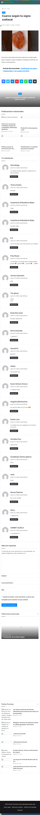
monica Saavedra (17, 276)
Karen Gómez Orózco (19, 384)
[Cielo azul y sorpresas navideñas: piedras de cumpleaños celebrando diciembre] (10, 119)
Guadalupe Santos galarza (20, 457)
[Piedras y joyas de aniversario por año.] (10, 140)
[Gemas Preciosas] (7, 2)
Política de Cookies (17, 807)
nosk (12, 475)
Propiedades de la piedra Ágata (13, 637)
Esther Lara (15, 419)
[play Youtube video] (20, 40)
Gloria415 (14, 348)
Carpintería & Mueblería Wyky (22, 203)
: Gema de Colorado (19, 733)
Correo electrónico (7, 583)
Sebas (12, 366)
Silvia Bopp (14, 165)
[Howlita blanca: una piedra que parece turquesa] (30, 140)
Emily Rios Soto (16, 313)
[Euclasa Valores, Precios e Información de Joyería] (6, 753)
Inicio (4, 8)
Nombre (4, 576)
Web (2, 590)
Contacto (20, 810)
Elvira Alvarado (16, 331)
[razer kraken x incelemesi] (20, 814)
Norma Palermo (16, 492)
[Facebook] (3, 81)
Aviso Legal (7, 807)
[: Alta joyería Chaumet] (6, 744)
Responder (14, 176)
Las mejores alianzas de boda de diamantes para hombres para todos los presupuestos (25, 711)
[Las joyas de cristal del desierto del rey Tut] (6, 761)
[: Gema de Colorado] (6, 736)
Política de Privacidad (30, 807)
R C (11, 238)
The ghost (14, 293)
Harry (12, 510)
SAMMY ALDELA (17, 528)
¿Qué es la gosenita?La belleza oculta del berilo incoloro (20, 98)
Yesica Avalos (15, 185)
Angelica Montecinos (18, 402)
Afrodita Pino (15, 439)
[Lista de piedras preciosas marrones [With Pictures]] (6, 767)
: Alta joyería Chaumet (20, 742)
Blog (8, 8)
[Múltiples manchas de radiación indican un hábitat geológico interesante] (6, 726)
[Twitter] (8, 81)
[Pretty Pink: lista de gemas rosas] (30, 121)
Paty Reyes (14, 256)
